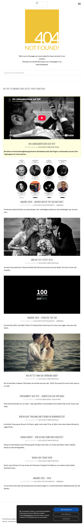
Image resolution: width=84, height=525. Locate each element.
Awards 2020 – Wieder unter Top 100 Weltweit (42, 201)
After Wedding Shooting (49, 399)
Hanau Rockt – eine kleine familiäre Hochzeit (42, 437)
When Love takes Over (42, 457)
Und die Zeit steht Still (42, 259)
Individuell (66, 519)
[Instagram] (10, 4)
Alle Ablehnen (66, 514)
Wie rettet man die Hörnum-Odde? (42, 375)
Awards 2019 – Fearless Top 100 (42, 317)
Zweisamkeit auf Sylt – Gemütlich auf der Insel (42, 396)
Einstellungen (28, 515)
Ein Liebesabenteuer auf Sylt (42, 143)
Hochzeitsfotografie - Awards (49, 205)
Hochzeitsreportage (48, 147)
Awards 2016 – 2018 (42, 478)
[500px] (13, 4)
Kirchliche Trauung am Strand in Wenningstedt (42, 416)
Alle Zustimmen (66, 509)
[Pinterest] (7, 4)
